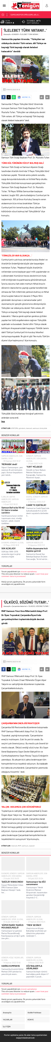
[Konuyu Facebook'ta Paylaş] (3, 97)
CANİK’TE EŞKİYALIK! (36, 505)
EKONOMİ (5, 542)
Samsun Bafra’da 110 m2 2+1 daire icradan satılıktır (12, 510)
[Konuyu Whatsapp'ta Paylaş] (14, 97)
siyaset (32, 846)
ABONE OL (26, 97)
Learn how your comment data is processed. (24, 575)
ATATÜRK (14, 428)
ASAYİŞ (29, 497)
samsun (36, 428)
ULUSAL (29, 461)
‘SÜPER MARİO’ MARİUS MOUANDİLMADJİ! (12, 926)
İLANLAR (5, 497)
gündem (22, 428)
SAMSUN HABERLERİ (9, 456)
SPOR (10, 458)
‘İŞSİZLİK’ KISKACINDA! (12, 881)
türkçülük (43, 428)
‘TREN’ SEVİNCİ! (33, 925)
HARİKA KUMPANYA (10, 966)
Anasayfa (7, 34)
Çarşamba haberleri (19, 606)
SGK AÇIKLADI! (8, 548)
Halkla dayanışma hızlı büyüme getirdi (37, 549)
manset (29, 428)
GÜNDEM (15, 34)
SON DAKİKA (41, 458)
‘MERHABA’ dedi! (9, 464)
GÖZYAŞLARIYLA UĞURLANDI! (34, 967)
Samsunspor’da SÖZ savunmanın (36, 882)
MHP (19, 846)
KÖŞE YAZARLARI (16, 957)
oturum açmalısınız (29, 571)
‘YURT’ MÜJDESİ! (34, 466)
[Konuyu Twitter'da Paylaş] (9, 97)
